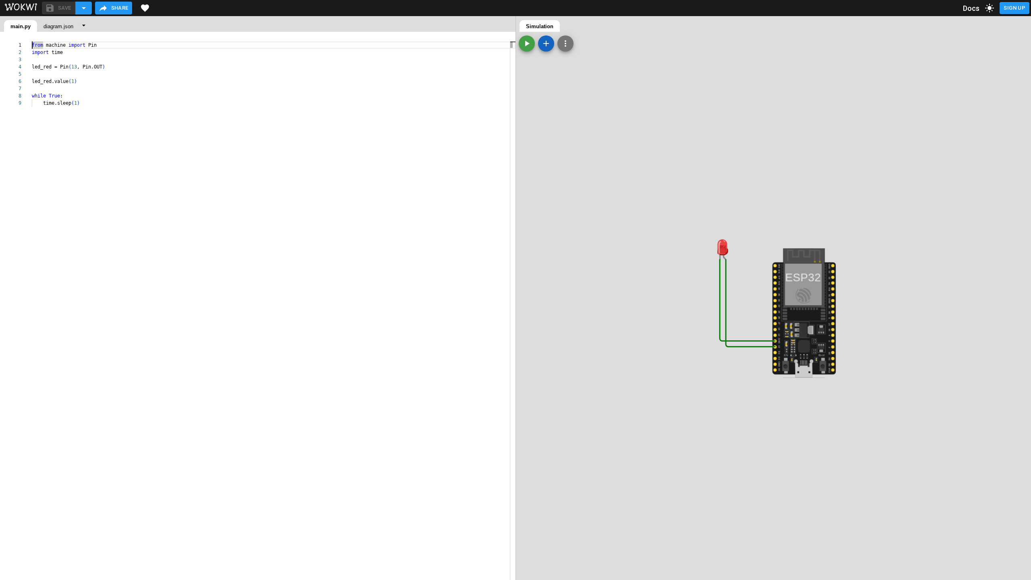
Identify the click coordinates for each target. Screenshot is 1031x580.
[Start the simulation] (527, 43)
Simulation (539, 26)
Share (119, 8)
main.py (20, 26)
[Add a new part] (546, 43)
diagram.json (58, 26)
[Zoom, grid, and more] (565, 43)
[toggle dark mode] (989, 8)
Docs (971, 8)
